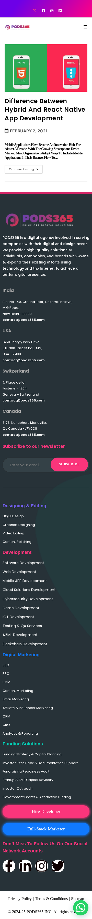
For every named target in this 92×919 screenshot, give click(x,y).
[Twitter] (58, 866)
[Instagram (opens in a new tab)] (52, 11)
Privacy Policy (20, 898)
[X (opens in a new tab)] (34, 11)
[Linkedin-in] (25, 866)
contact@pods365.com (24, 319)
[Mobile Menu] (85, 27)
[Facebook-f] (9, 866)
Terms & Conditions (51, 898)
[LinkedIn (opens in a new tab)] (59, 11)
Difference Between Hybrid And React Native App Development (45, 109)
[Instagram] (41, 866)
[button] (80, 907)
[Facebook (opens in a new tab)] (43, 11)
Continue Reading (26, 168)
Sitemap (77, 898)
